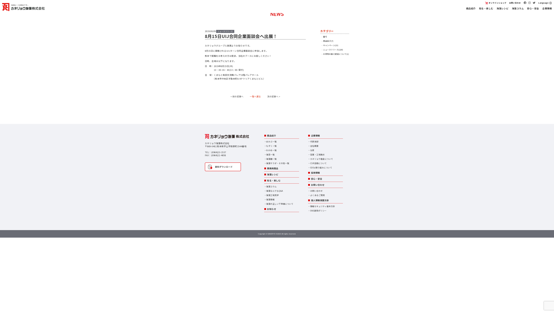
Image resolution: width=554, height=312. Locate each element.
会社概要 (314, 145)
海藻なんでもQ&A (274, 190)
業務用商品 (272, 168)
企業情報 (547, 8)
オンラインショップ (497, 2)
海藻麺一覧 (271, 158)
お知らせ (271, 208)
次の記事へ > (273, 96)
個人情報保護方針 (320, 200)
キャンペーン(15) (330, 45)
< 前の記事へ (237, 96)
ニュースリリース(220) (333, 49)
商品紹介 (471, 8)
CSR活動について (318, 163)
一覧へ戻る (255, 96)
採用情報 (315, 172)
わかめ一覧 (271, 150)
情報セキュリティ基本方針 (322, 206)
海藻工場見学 (272, 195)
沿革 (312, 150)
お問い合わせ (515, 2)
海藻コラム (518, 8)
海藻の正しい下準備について (279, 203)
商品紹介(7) (328, 41)
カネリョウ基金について (321, 158)
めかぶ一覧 (271, 141)
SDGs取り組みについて (321, 167)
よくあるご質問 (317, 195)
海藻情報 (270, 199)
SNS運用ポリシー (318, 210)
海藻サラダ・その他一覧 (277, 163)
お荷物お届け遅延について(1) (336, 54)
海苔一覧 (270, 154)
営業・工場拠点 (317, 154)
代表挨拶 (314, 141)
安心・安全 (533, 8)
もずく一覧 (271, 145)
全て (325, 36)
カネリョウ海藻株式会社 (23, 7)
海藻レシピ (502, 8)
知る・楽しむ (486, 8)
